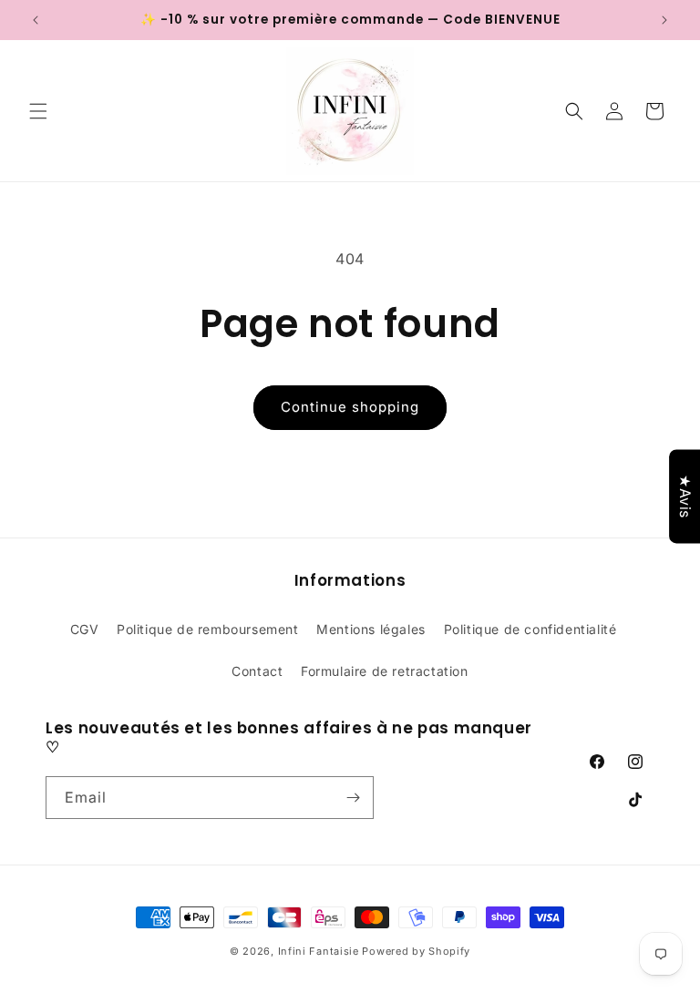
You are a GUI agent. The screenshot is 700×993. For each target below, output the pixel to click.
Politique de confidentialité (530, 629)
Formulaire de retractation (384, 671)
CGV (84, 629)
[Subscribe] (353, 797)
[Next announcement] (664, 20)
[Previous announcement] (35, 20)
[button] (38, 111)
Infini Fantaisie (320, 951)
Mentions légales (371, 629)
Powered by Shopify (416, 951)
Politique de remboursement (208, 629)
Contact (257, 671)
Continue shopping (350, 406)
